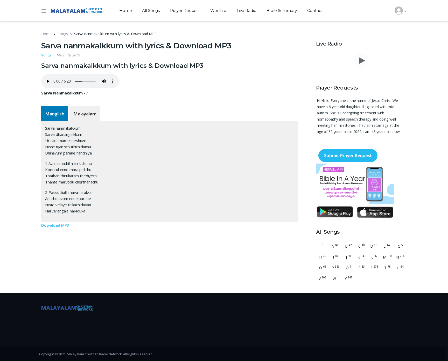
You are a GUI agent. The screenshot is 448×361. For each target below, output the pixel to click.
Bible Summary (282, 10)
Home (125, 10)
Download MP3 (55, 225)
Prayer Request (185, 10)
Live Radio (246, 10)
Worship (218, 10)
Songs (63, 33)
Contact (315, 10)
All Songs (151, 10)
